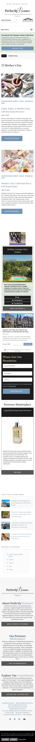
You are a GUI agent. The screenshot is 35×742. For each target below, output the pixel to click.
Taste (11, 569)
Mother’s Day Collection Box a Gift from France (16, 185)
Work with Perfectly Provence (17, 707)
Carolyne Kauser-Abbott (9, 101)
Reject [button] (14, 739)
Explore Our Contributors (17, 694)
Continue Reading (12, 138)
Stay (10, 566)
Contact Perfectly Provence (12, 715)
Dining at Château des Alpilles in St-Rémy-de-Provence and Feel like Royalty (21, 514)
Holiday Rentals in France (17, 709)
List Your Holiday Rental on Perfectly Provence (17, 711)
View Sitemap (27, 715)
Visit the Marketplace (17, 663)
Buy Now (17, 472)
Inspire (21, 101)
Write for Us (24, 4)
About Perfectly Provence (17, 624)
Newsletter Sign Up (9, 703)
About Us (9, 4)
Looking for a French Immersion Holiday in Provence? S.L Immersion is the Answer (21, 525)
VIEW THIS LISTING (17, 308)
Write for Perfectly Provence (17, 705)
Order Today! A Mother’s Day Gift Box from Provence (15, 110)
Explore (11, 560)
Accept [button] (5, 739)
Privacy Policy (12, 386)
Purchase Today (17, 48)
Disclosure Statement (22, 713)
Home (4, 56)
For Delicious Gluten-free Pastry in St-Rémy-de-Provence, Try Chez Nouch (21, 536)
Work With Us (16, 4)
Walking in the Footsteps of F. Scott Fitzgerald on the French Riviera (21, 503)
